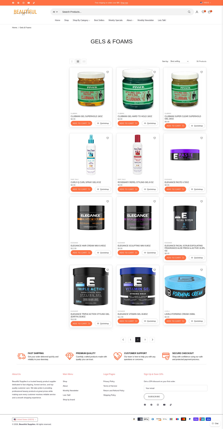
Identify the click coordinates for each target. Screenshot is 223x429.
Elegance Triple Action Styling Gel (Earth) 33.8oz (90, 315)
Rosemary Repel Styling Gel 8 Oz (135, 182)
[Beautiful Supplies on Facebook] (145, 404)
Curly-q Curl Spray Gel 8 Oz (86, 182)
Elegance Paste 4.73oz (177, 182)
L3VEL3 (167, 311)
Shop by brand (69, 400)
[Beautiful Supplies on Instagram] (158, 404)
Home (14, 27)
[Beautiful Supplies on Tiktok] (171, 404)
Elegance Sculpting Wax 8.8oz (134, 246)
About (65, 386)
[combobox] (123, 12)
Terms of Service (110, 386)
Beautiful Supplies (27, 424)
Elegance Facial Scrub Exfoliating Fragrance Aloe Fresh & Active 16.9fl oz (185, 248)
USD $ (206, 3)
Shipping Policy (109, 395)
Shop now (124, 3)
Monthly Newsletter (70, 390)
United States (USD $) (25, 419)
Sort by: (165, 61)
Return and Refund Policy (113, 390)
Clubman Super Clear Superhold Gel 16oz (183, 117)
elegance (168, 179)
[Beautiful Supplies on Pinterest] (152, 404)
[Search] (189, 12)
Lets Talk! (67, 395)
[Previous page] (123, 339)
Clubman (74, 113)
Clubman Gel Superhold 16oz (86, 116)
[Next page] (152, 339)
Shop (65, 381)
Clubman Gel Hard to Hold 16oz (135, 116)
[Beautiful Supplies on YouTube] (165, 404)
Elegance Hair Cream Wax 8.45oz (88, 246)
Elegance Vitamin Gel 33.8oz (133, 314)
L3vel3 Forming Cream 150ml (180, 314)
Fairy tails (74, 179)
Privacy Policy (109, 381)
